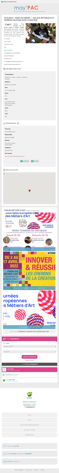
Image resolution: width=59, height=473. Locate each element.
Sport (29, 420)
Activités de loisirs (29, 435)
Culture (29, 415)
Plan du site (29, 470)
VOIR (29, 364)
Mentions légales (19, 470)
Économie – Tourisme (29, 430)
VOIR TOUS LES (29, 331)
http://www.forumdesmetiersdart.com (14, 156)
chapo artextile (8, 50)
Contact (36, 470)
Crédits (42, 470)
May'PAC (29, 9)
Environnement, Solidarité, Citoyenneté (29, 425)
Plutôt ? (6, 343)
